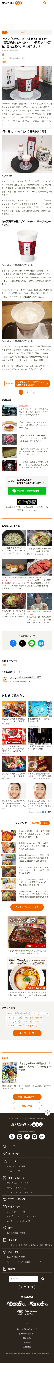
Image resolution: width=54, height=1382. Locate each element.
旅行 (10, 1228)
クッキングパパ (13, 1245)
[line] (20, 1136)
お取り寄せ (13, 1252)
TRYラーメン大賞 (16, 1199)
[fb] (27, 1136)
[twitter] (12, 1136)
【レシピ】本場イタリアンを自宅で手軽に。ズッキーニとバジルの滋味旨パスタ (13, 550)
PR (19, 1171)
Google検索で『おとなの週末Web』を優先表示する (27, 507)
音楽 (9, 1216)
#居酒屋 (38, 1017)
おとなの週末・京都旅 (16, 1233)
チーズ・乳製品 (24, 1262)
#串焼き (27, 1017)
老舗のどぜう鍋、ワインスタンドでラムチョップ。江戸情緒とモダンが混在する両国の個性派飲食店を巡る (13, 614)
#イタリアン (13, 1021)
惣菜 (23, 1257)
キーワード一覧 (26, 1287)
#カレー (44, 1013)
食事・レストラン (16, 1178)
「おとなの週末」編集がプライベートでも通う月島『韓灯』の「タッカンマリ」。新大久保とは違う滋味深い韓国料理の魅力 (39, 551)
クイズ (17, 1212)
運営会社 (27, 1342)
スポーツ (17, 1216)
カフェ (18, 1192)
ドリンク (37, 1262)
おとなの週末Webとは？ (27, 1329)
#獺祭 (4, 63)
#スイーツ (31, 1025)
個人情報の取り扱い (27, 1334)
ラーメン (19, 1188)
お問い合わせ (27, 1338)
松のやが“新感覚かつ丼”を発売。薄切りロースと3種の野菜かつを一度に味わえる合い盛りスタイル (34, 834)
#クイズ (34, 1013)
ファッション (30, 1216)
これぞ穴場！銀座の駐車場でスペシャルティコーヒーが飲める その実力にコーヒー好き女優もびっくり (39, 620)
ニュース (12, 32)
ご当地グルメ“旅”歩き (34, 577)
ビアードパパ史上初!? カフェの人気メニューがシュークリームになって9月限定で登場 (34, 870)
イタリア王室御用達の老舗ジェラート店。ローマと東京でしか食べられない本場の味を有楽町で (33, 882)
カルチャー (11, 1221)
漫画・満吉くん (45, 1245)
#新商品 (23, 1013)
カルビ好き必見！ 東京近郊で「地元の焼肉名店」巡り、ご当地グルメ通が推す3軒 (39, 583)
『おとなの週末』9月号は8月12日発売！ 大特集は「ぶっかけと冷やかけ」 (35, 1066)
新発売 (23, 32)
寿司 (9, 1183)
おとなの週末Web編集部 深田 (14, 58)
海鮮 (16, 1257)
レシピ (22, 1221)
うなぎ (25, 1183)
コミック (12, 1240)
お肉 (9, 1257)
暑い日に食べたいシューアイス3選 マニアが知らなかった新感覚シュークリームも (14, 585)
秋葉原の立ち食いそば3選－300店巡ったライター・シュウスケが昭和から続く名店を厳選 (33, 846)
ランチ (9, 1192)
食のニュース (12, 1166)
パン (28, 1188)
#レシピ (36, 1021)
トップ (11, 1146)
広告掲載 (27, 1347)
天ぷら (9, 1188)
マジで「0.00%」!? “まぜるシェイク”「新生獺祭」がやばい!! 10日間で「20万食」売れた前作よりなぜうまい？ (26, 42)
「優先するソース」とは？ (27, 510)
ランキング (13, 1154)
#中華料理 (12, 1013)
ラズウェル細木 (29, 1245)
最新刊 (11, 1268)
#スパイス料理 (14, 1017)
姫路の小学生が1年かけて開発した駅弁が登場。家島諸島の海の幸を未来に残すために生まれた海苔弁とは (34, 858)
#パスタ (25, 1021)
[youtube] (35, 1136)
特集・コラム (14, 1206)
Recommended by (35, 812)
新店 (23, 1166)
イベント (10, 1171)
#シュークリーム (15, 1025)
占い (9, 1212)
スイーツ (28, 1192)
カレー (17, 1183)
